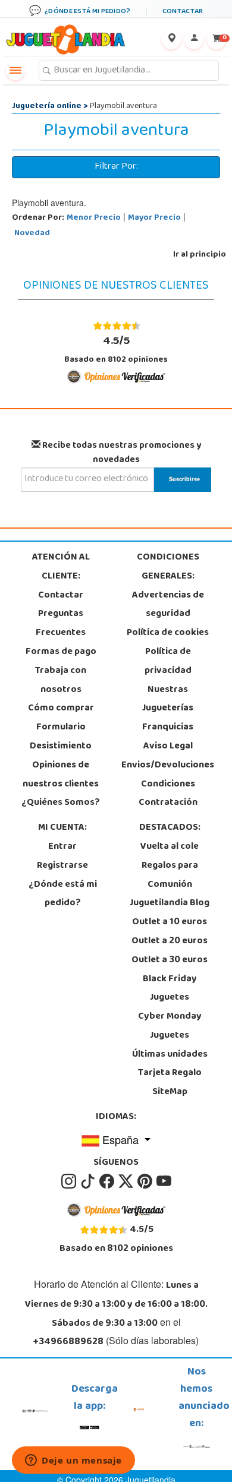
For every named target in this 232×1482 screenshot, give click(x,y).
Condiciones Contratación (168, 794)
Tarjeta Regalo (170, 1073)
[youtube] (164, 1182)
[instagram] (69, 1182)
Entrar (62, 847)
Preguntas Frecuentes (61, 624)
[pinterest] (145, 1182)
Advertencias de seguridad (168, 605)
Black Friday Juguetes (170, 989)
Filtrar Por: (116, 166)
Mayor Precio (154, 218)
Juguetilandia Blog (169, 903)
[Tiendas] (171, 39)
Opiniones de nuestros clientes (61, 775)
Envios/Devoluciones (167, 765)
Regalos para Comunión (170, 876)
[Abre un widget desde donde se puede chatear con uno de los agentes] (73, 1461)
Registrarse (62, 866)
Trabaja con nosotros (60, 681)
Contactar (60, 595)
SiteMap (169, 1092)
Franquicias (167, 727)
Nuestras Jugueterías (167, 700)
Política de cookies (168, 633)
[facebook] (107, 1182)
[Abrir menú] (15, 70)
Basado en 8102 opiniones (116, 349)
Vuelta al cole (169, 847)
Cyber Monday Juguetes (170, 1026)
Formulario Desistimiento (61, 737)
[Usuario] (193, 39)
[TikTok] (88, 1182)
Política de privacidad (168, 662)
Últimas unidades (170, 1054)
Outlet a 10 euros (169, 922)
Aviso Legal (168, 746)
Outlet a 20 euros (169, 941)
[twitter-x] (126, 1182)
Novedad (32, 233)
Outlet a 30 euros (169, 960)
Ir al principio (199, 255)
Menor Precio (94, 218)
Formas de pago (61, 652)
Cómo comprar (61, 708)
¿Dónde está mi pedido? (63, 895)
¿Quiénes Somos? (60, 803)
